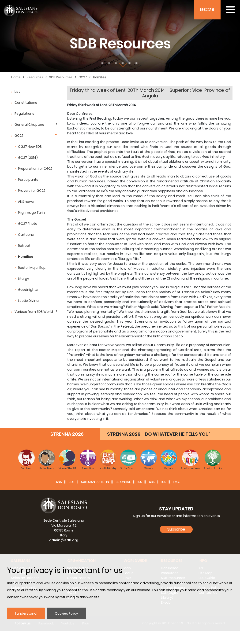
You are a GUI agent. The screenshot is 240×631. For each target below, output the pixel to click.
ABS (152, 482)
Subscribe (176, 529)
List (17, 91)
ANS (59, 482)
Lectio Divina (28, 300)
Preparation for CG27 (35, 168)
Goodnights (28, 289)
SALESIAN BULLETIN (95, 482)
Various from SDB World (34, 311)
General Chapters (29, 124)
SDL (71, 482)
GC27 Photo (27, 223)
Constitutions (26, 102)
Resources (35, 77)
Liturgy (23, 278)
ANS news (26, 201)
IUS (163, 482)
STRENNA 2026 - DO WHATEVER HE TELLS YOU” (158, 434)
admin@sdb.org (63, 540)
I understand (26, 613)
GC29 (207, 9)
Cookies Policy (66, 613)
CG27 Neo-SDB (30, 146)
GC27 (83, 77)
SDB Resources (60, 77)
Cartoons (26, 234)
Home (16, 77)
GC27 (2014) (28, 157)
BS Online (123, 482)
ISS (140, 482)
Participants (28, 179)
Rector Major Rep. (32, 267)
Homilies (99, 77)
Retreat (24, 245)
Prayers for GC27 (31, 190)
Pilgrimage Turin (31, 212)
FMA (176, 482)
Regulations (24, 113)
